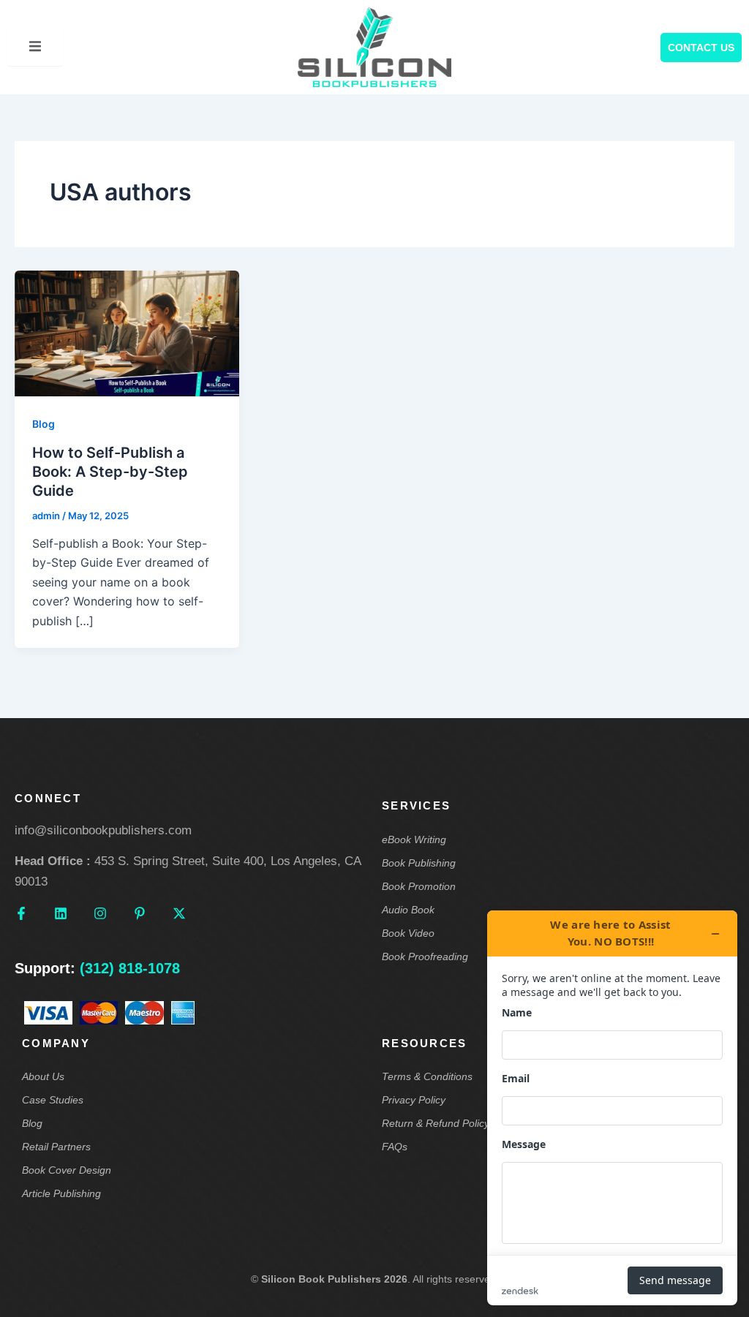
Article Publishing (61, 1193)
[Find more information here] (612, 1108)
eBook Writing (414, 839)
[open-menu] (35, 47)
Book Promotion (419, 886)
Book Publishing (419, 863)
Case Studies (52, 1100)
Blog (43, 424)
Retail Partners (56, 1146)
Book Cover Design (66, 1170)
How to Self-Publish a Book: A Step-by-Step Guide (110, 471)
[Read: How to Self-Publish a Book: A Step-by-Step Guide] (127, 332)
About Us (43, 1076)
